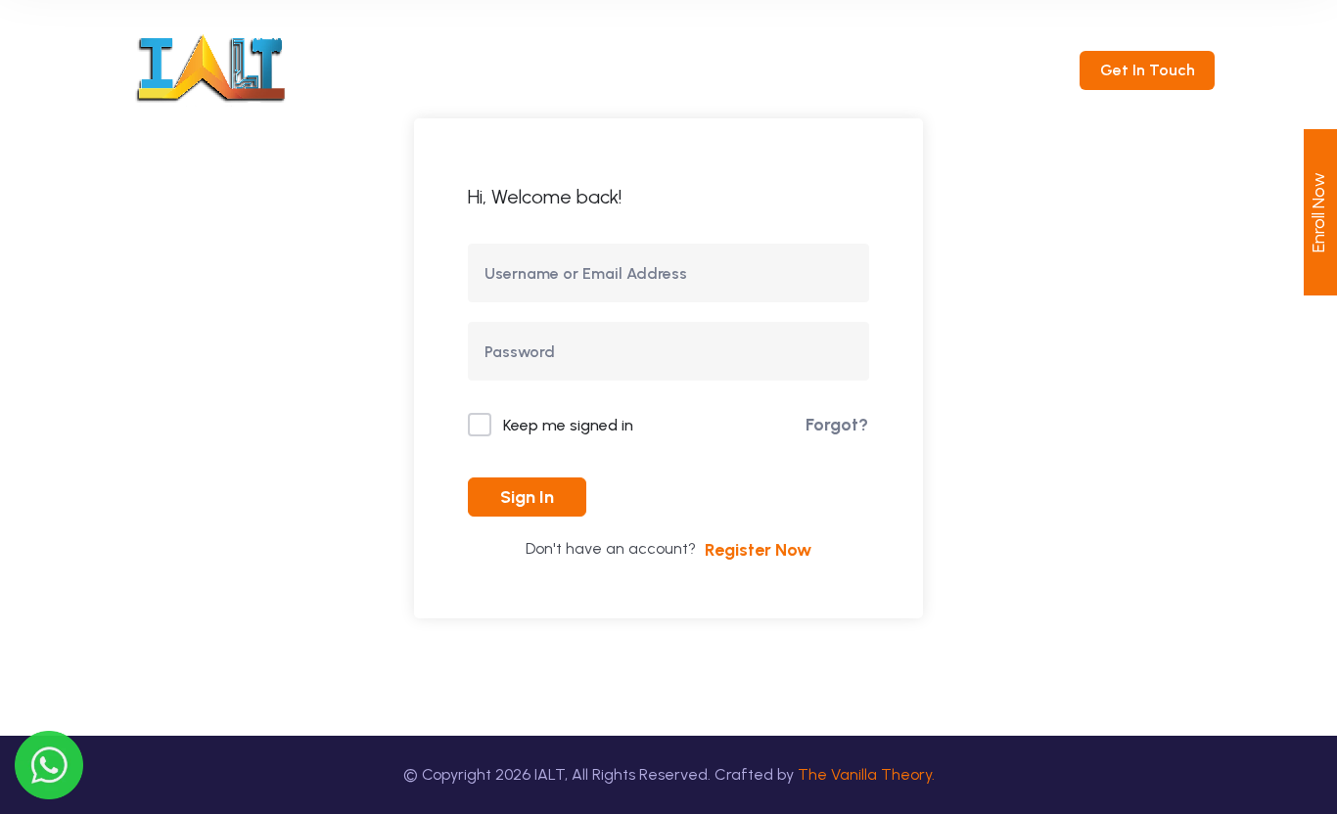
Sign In (527, 497)
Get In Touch (1147, 70)
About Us (554, 68)
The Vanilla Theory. (866, 774)
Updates (787, 68)
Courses (664, 68)
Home (452, 68)
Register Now (758, 550)
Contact (897, 68)
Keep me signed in (568, 425)
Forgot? (837, 424)
